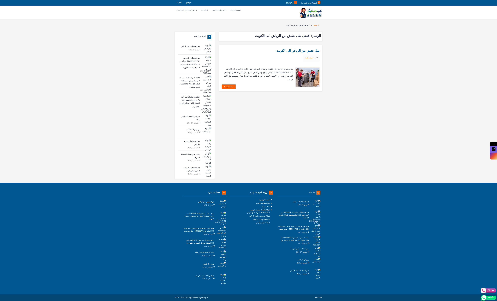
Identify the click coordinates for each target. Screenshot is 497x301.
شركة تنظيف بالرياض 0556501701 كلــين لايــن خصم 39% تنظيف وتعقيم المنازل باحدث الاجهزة (190, 63)
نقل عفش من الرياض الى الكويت (298, 50)
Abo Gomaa (318, 297)
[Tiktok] (493, 149)
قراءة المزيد (229, 86)
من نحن (188, 2)
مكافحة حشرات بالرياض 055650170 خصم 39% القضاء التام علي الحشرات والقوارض (190, 101)
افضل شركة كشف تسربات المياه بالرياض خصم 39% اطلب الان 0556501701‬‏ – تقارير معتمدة (189, 82)
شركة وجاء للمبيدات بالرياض (192, 143)
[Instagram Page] (493, 156)
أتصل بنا (179, 2)
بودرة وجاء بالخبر (193, 129)
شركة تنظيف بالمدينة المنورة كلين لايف (192, 169)
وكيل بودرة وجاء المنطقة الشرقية (190, 156)
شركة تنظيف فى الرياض (190, 46)
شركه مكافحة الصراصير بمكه (190, 118)
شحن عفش (309, 58)
